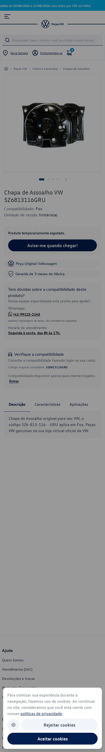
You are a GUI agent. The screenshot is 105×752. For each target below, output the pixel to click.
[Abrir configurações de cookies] (13, 725)
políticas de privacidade (41, 713)
